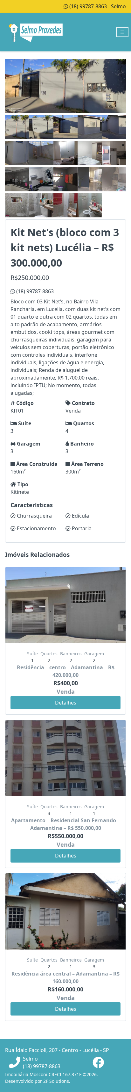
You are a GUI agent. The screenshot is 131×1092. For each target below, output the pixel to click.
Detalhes (65, 702)
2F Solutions (56, 1081)
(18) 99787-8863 (34, 291)
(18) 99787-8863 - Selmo (97, 6)
